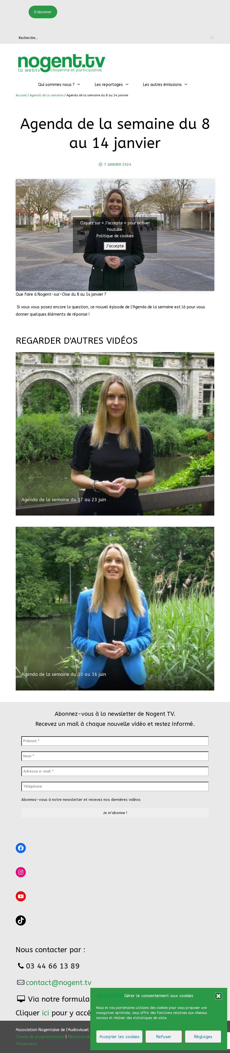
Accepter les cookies (119, 1036)
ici (45, 1013)
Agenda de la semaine (46, 95)
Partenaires (26, 1043)
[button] (218, 996)
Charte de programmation (40, 1036)
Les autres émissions (162, 84)
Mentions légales (84, 1036)
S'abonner (43, 12)
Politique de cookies (115, 236)
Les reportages (109, 84)
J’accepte (115, 246)
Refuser (163, 1036)
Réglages (203, 1036)
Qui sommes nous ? (56, 84)
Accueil (21, 95)
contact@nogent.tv (58, 982)
